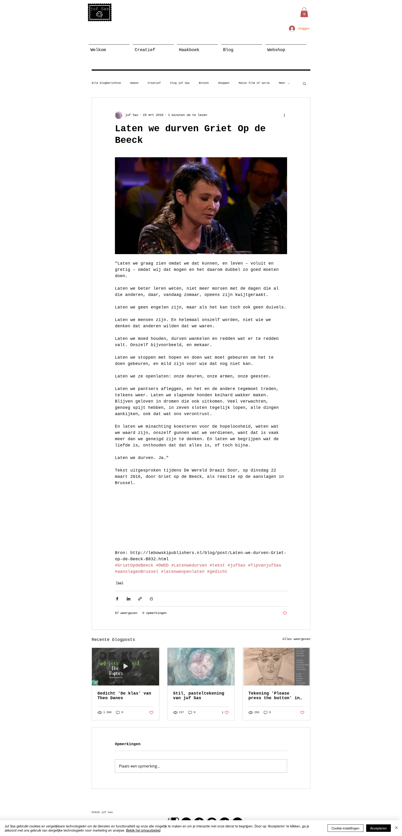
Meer (282, 83)
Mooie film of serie (254, 83)
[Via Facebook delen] (117, 599)
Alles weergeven (296, 639)
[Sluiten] (396, 828)
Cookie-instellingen (345, 828)
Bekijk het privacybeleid (143, 830)
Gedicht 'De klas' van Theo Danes (124, 695)
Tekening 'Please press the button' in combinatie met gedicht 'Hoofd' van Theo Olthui (274, 695)
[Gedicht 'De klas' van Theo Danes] (125, 666)
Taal (119, 583)
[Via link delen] (140, 599)
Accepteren (378, 828)
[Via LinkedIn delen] (128, 599)
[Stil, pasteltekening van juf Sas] (201, 666)
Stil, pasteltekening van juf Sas (198, 695)
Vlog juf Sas (180, 83)
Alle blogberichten (106, 83)
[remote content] (201, 518)
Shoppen (223, 83)
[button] (304, 12)
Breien (204, 83)
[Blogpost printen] (151, 599)
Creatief (154, 83)
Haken (134, 83)
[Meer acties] (284, 115)
